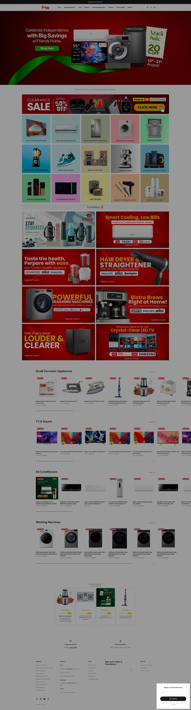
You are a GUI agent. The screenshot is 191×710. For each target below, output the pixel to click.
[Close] (186, 686)
